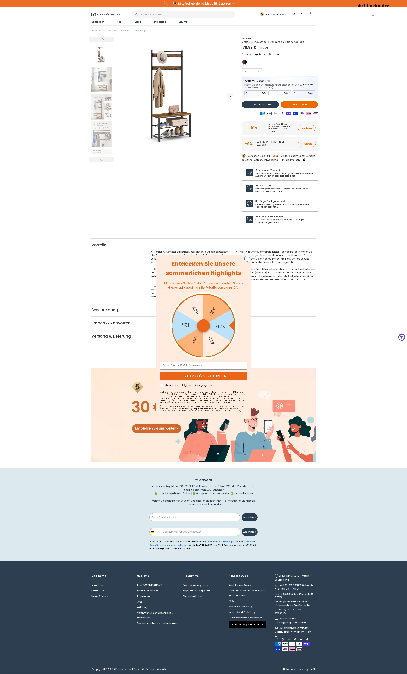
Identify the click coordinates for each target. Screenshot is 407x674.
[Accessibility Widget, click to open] (401, 337)
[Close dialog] (247, 258)
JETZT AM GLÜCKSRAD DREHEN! (203, 376)
